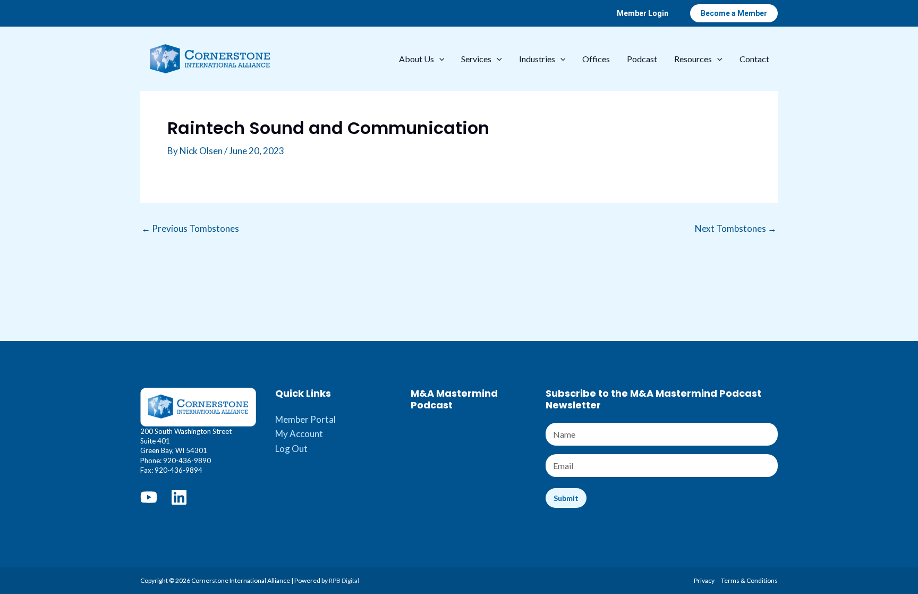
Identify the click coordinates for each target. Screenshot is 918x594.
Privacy (704, 580)
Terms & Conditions (749, 580)
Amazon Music (440, 468)
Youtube (427, 453)
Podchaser (432, 483)
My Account (299, 433)
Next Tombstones (736, 228)
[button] (642, 13)
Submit (566, 498)
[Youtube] (148, 497)
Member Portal (305, 419)
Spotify (425, 425)
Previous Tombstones (190, 228)
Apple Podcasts (442, 439)
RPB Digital (344, 580)
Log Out (291, 448)
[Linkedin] (179, 497)
